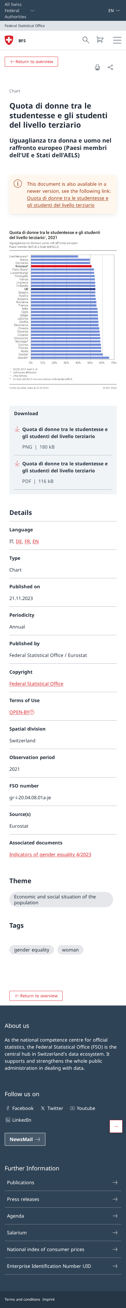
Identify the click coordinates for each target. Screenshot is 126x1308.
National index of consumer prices (45, 1249)
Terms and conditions (22, 1299)
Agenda (15, 1216)
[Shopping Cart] (99, 39)
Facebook (23, 1108)
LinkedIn (21, 1120)
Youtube (86, 1108)
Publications (20, 1182)
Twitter (55, 1108)
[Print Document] (97, 67)
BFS (22, 40)
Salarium (17, 1232)
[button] (116, 1126)
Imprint (48, 1299)
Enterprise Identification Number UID (49, 1266)
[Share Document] (110, 67)
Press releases (23, 1199)
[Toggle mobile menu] (117, 40)
